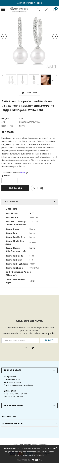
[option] (29, 41)
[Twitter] (32, 347)
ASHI (21, 118)
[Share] (41, 187)
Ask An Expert (31, 93)
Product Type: (7, 126)
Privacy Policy (49, 333)
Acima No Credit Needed (29, 2)
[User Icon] (46, 9)
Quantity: (5, 176)
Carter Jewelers (24, 444)
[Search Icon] (38, 9)
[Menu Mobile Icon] (3, 9)
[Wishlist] (34, 188)
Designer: (5, 118)
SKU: (3, 122)
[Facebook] (26, 347)
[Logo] (19, 9)
